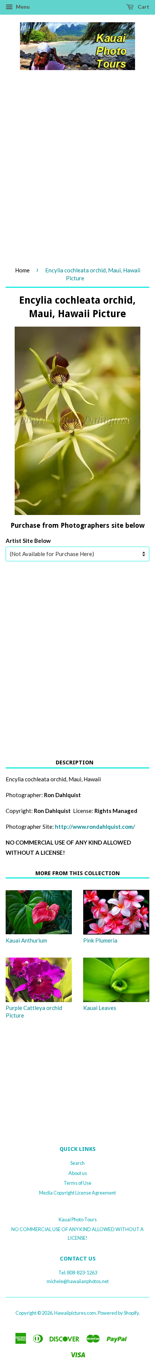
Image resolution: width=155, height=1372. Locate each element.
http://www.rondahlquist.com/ (95, 826)
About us (77, 1173)
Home (22, 270)
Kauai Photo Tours (78, 1219)
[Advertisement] (77, 176)
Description (75, 762)
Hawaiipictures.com (75, 1313)
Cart (143, 6)
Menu (22, 6)
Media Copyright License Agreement (77, 1193)
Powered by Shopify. (119, 1313)
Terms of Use (77, 1183)
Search (77, 1163)
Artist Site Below (28, 540)
